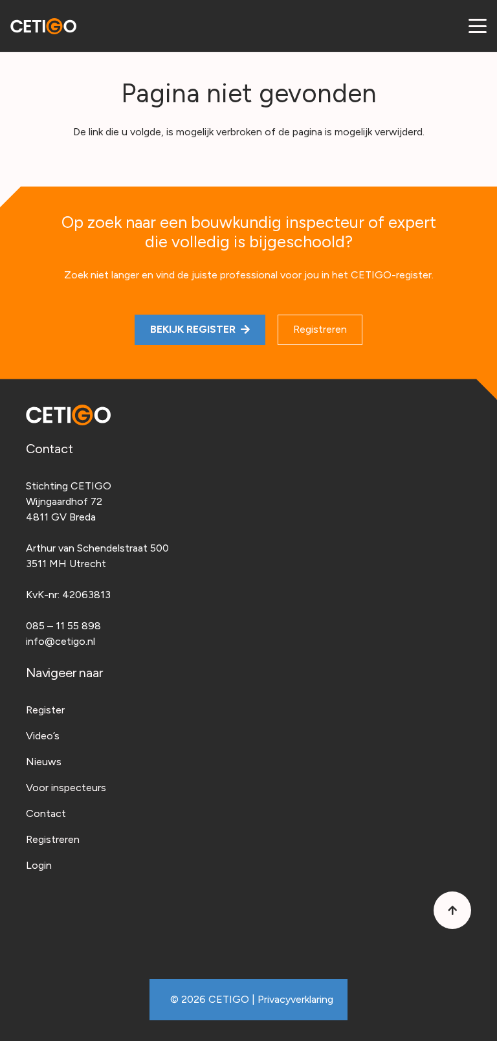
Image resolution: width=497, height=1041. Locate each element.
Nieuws (43, 762)
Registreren (53, 839)
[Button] (452, 910)
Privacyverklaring (295, 999)
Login (39, 865)
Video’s (43, 736)
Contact (46, 813)
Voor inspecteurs (66, 787)
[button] (477, 26)
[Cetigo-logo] (43, 26)
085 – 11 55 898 (63, 626)
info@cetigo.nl (60, 641)
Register (45, 710)
